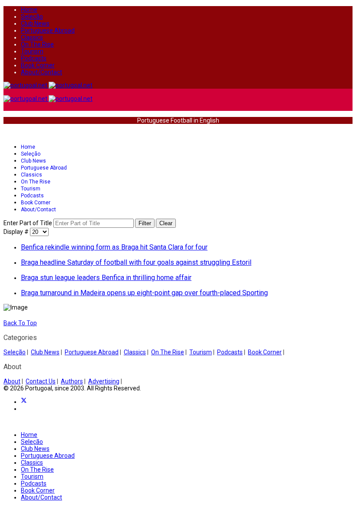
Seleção (32, 16)
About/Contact (41, 72)
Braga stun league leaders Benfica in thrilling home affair (106, 277)
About (11, 381)
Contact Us (41, 381)
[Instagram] (23, 408)
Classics (32, 37)
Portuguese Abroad (48, 30)
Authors (72, 381)
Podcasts (33, 58)
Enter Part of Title (28, 223)
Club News (35, 23)
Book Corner (38, 65)
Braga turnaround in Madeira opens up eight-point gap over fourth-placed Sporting (144, 293)
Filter (144, 223)
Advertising (103, 381)
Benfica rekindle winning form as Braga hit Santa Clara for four (114, 247)
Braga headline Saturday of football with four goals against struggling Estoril (136, 262)
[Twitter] (24, 401)
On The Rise (37, 44)
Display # (16, 231)
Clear (165, 223)
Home (29, 9)
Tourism (32, 51)
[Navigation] (5, 133)
